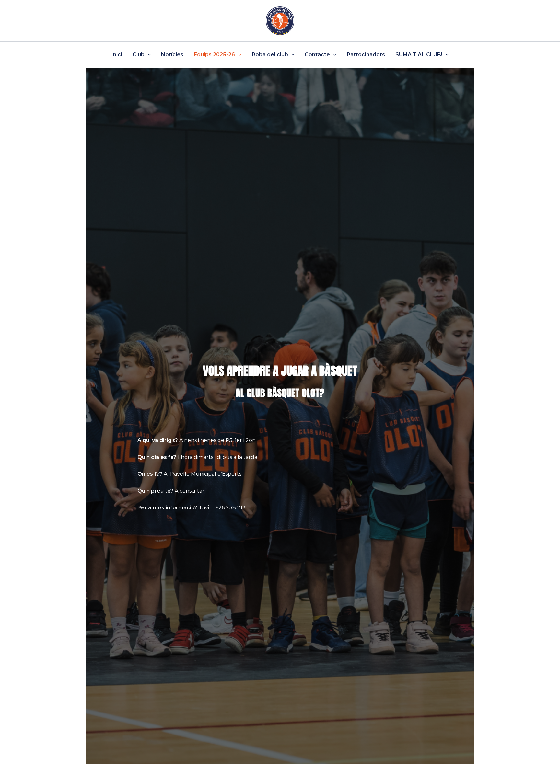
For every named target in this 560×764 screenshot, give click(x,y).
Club (139, 54)
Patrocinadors (366, 54)
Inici (116, 54)
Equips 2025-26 (214, 54)
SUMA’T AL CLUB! (418, 54)
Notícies (172, 54)
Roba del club (270, 54)
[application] (148, 55)
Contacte (317, 54)
